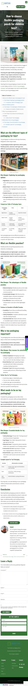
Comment (3, 570)
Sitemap (21, 667)
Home (6, 32)
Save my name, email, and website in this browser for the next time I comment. (14, 607)
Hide (13, 95)
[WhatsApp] (26, 348)
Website (3, 599)
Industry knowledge (13, 32)
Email (2, 593)
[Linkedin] (22, 664)
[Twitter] (24, 664)
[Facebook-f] (20, 664)
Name (2, 587)
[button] (26, 2)
